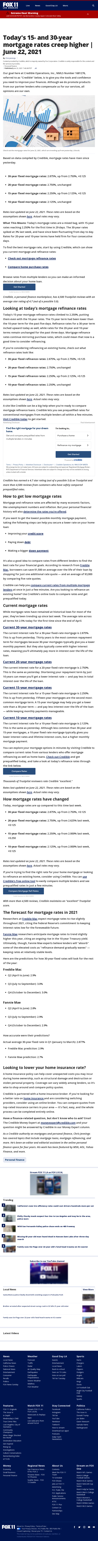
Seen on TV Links (59, 1372)
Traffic (30, 1363)
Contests (55, 1469)
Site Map (55, 1514)
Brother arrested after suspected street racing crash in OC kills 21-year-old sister (36, 1306)
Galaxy (79, 1396)
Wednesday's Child (10, 1418)
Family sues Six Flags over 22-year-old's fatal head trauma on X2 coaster (52, 1247)
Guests (55, 1360)
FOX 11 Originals (10, 1409)
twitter (79, 1527)
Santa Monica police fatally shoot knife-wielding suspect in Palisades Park (33, 1295)
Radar (30, 1366)
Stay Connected (61, 1405)
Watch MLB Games (85, 1481)
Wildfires (31, 1384)
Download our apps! (60, 1431)
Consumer (7, 1375)
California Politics (84, 1409)
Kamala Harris (82, 1424)
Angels (79, 1375)
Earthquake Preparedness (33, 1376)
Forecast (31, 1360)
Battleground (82, 1427)
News (6, 1356)
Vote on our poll (58, 1375)
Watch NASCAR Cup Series (85, 1485)
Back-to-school (58, 1369)
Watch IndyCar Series (85, 1489)
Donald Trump (83, 1415)
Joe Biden (80, 1418)
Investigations (9, 1450)
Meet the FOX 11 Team (59, 1473)
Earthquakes (33, 1372)
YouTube (55, 1418)
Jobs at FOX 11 (58, 1484)
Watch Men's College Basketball (85, 1493)
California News (9, 1363)
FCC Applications (59, 1493)
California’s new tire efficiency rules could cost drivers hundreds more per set (55, 1206)
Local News (9, 1289)
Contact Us (56, 1507)
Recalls (6, 1378)
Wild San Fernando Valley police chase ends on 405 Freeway (46, 1226)
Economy (7, 1469)
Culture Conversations (12, 1453)
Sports (80, 1356)
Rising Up (7, 1447)
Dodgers (80, 1372)
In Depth (6, 1415)
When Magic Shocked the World (12, 1436)
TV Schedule (57, 1478)
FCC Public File (58, 1490)
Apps (30, 1417)
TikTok (55, 1415)
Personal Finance (11, 66)
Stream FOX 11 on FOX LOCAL (35, 1410)
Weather (33, 1356)
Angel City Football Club (84, 1391)
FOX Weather (33, 1387)
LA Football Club (83, 1387)
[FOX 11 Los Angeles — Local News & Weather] (11, 5)
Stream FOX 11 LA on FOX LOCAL (46, 1172)
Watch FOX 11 (35, 1405)
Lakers (79, 1366)
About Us (57, 1465)
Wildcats (80, 1378)
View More (88, 1289)
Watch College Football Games (83, 1476)
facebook (74, 1527)
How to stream (58, 1427)
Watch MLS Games (84, 1506)
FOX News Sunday (10, 1384)
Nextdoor (56, 1421)
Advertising (56, 1487)
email (94, 1527)
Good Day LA (59, 1356)
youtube (89, 1527)
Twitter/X (56, 1424)
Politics (6, 1381)
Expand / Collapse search (93, 6)
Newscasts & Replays (36, 1414)
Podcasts (56, 1434)
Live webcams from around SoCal (36, 1422)
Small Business (9, 1472)
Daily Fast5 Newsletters (57, 1438)
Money (7, 1465)
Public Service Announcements (59, 1497)
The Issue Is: (8, 1412)
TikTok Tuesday (58, 1378)
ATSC (54, 1501)
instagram (84, 1527)
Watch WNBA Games (85, 1503)
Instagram (56, 1412)
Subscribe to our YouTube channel (47, 1261)
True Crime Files (9, 1421)
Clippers (80, 1369)
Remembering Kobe (11, 1456)
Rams (79, 1360)
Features (8, 1405)
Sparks (79, 1399)
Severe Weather (34, 1380)
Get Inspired (8, 1444)
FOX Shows (57, 1481)
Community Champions (8, 1431)
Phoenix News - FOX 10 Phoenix (36, 1475)
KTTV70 (6, 1459)
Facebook (56, 1409)
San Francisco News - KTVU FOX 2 (36, 1470)
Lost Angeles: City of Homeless (11, 1425)
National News (9, 1369)
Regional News (36, 1465)
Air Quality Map (34, 1369)
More (65, 5)
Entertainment (9, 1372)
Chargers (80, 1363)
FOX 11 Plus (57, 1504)
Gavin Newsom (83, 1421)
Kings (79, 1381)
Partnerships (57, 1510)
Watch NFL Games (84, 1472)
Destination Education (12, 1440)
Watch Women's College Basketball (84, 1498)
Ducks (79, 1384)
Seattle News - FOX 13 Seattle (36, 1481)
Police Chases (9, 1366)
